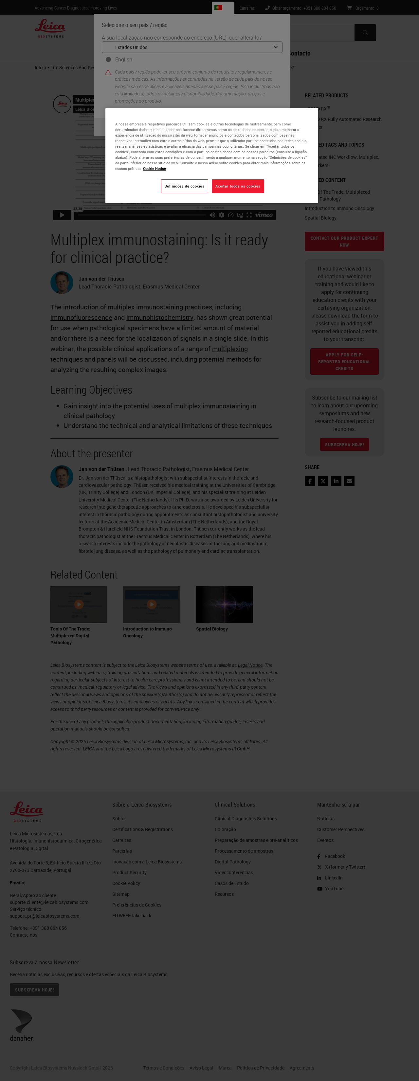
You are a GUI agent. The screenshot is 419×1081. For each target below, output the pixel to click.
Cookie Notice (154, 168)
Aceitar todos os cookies (238, 186)
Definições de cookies (185, 186)
